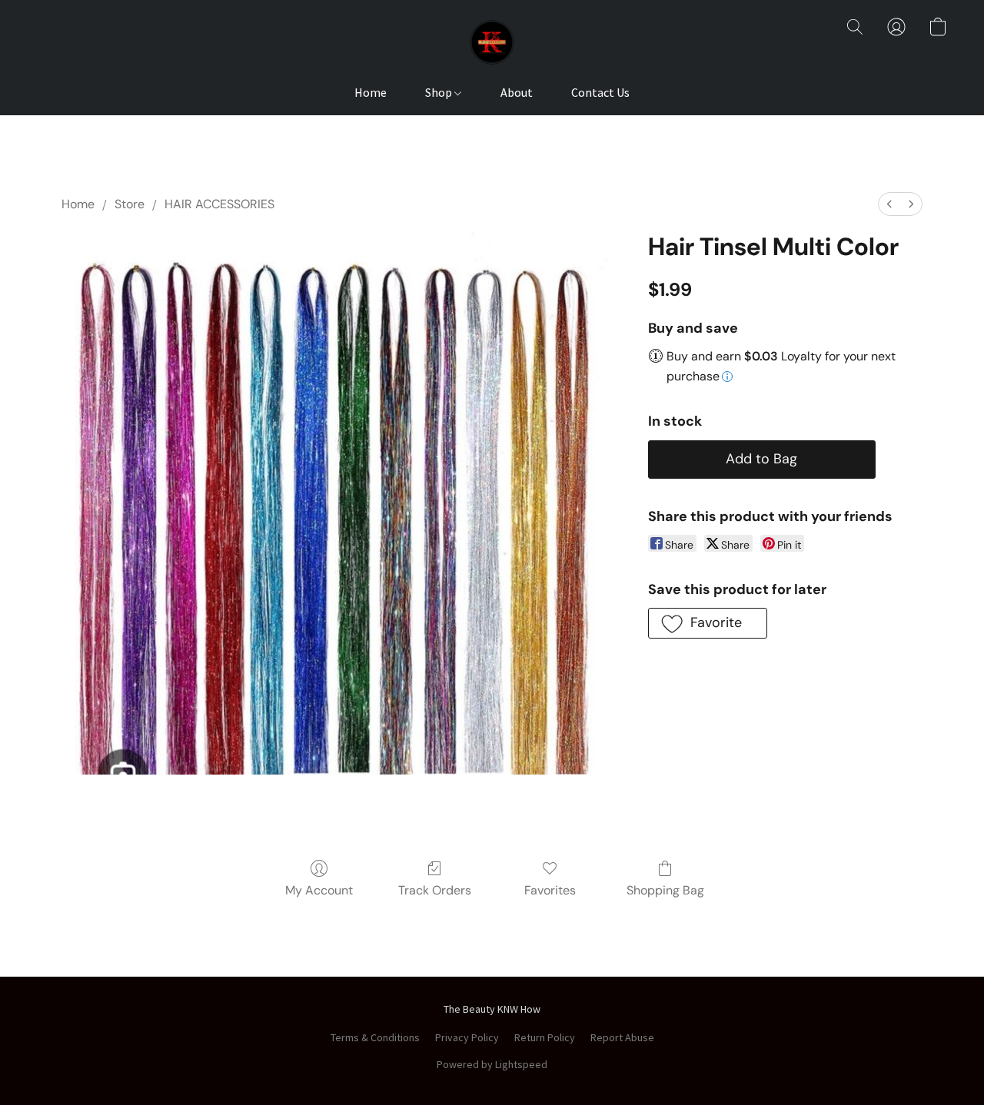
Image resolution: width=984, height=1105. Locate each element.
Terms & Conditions (375, 1037)
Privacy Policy (467, 1037)
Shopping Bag (665, 890)
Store (130, 204)
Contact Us (600, 92)
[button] (492, 42)
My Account (319, 890)
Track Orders (434, 890)
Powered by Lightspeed (492, 1064)
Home (370, 92)
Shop (439, 92)
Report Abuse (622, 1037)
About (516, 92)
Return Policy (544, 1037)
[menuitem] (889, 204)
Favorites (550, 890)
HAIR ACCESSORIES (219, 204)
